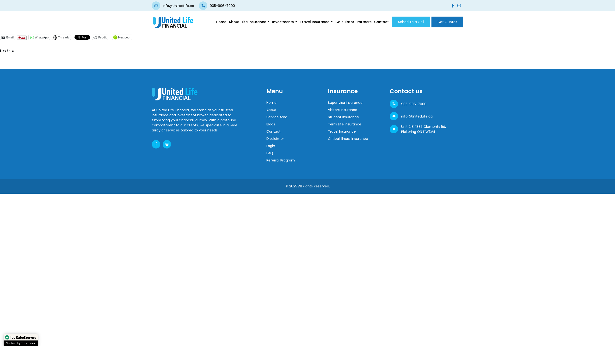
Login (270, 145)
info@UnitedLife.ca (417, 116)
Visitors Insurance (342, 109)
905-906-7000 (413, 104)
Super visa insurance (345, 102)
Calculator (344, 21)
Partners (364, 21)
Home (221, 21)
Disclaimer (275, 138)
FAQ (269, 153)
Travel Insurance (342, 131)
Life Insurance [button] (254, 21)
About (234, 21)
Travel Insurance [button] (314, 21)
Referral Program (280, 160)
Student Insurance (343, 117)
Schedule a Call (411, 21)
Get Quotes (447, 21)
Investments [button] (283, 21)
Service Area (276, 117)
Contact (381, 21)
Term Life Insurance (344, 124)
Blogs (270, 124)
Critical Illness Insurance (348, 138)
